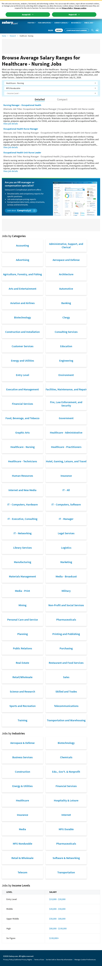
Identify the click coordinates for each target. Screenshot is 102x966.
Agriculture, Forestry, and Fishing (22, 274)
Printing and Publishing (66, 634)
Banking (66, 303)
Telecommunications (66, 706)
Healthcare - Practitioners (66, 447)
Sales (66, 677)
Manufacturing (22, 562)
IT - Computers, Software (66, 504)
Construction (22, 771)
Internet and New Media (22, 490)
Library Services (22, 547)
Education (66, 346)
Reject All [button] (73, 14)
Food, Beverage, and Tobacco (22, 418)
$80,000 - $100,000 (58, 928)
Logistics (66, 547)
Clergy (66, 317)
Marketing (66, 562)
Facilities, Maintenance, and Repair (66, 389)
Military (66, 591)
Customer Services (22, 346)
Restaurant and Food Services (66, 662)
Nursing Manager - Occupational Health (22, 105)
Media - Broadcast (66, 576)
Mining (22, 605)
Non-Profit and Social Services (66, 605)
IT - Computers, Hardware (22, 504)
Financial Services (22, 403)
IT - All (66, 490)
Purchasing (66, 648)
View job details (10, 123)
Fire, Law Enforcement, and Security (66, 403)
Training (22, 720)
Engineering (66, 360)
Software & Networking (66, 858)
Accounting (22, 245)
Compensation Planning (76, 30)
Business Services (22, 757)
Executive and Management (22, 389)
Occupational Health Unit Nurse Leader (22, 152)
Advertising (22, 260)
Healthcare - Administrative (66, 432)
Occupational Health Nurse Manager (20, 128)
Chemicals (66, 757)
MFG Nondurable (22, 843)
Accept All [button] (26, 14)
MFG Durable (66, 829)
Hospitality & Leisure (66, 800)
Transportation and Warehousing (66, 720)
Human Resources (22, 475)
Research (13, 36)
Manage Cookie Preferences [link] (85, 959)
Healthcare (22, 800)
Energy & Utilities (22, 786)
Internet (66, 815)
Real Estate (22, 662)
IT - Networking (22, 533)
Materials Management (22, 576)
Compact (62, 99)
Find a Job (88, 23)
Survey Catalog (61, 23)
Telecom (22, 872)
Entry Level (22, 375)
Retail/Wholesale (22, 677)
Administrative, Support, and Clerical (66, 245)
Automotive (66, 288)
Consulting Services (66, 332)
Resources (76, 23)
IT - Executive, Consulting (22, 519)
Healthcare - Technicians (22, 461)
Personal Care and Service (22, 619)
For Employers (44, 23)
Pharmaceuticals (66, 619)
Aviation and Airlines (22, 303)
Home (4, 36)
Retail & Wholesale (22, 858)
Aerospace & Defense (22, 743)
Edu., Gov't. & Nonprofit (66, 771)
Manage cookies (80, 8)
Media (22, 829)
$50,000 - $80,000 (57, 918)
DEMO (59, 30)
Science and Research (22, 691)
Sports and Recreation (22, 706)
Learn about (11, 210)
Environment (66, 375)
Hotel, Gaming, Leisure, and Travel (66, 461)
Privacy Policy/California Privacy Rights (17, 959)
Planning (22, 634)
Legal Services (66, 533)
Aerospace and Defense (66, 260)
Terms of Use (39, 959)
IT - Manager (66, 519)
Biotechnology (22, 317)
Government (66, 418)
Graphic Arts (22, 432)
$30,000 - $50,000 (57, 908)
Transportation (66, 872)
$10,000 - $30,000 (57, 899)
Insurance (66, 475)
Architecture (66, 274)
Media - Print (22, 591)
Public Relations (22, 648)
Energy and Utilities (22, 360)
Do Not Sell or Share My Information (59, 959)
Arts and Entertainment (22, 288)
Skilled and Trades (66, 691)
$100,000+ (54, 938)
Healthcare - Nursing (22, 447)
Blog (50, 30)
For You (31, 23)
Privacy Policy (67, 8)
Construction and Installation (22, 332)
